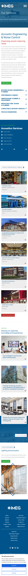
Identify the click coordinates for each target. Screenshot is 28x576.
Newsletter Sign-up (21, 517)
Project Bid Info (14, 536)
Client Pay (14, 531)
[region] (14, 565)
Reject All (14, 573)
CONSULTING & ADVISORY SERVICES (13, 108)
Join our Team (21, 520)
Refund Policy (14, 538)
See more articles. (20, 435)
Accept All (14, 565)
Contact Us (21, 522)
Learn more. (5, 461)
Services (7, 517)
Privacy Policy (14, 540)
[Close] (26, 555)
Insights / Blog (7, 524)
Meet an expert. (6, 83)
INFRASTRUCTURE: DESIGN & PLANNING (10, 104)
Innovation (21, 515)
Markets (7, 520)
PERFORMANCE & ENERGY (9, 95)
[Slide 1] (14, 149)
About (7, 515)
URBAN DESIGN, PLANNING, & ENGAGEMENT (10, 99)
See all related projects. (7, 315)
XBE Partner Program (14, 533)
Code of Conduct (21, 524)
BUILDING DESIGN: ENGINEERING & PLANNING (12, 91)
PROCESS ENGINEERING (9, 112)
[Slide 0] (13, 149)
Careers (7, 526)
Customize (14, 569)
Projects (7, 522)
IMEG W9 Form (21, 526)
